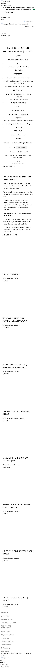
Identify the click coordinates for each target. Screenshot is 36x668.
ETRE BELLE (5, 616)
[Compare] (5, 271)
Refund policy (5, 648)
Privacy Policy (5, 651)
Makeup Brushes (17, 7)
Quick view (9, 271)
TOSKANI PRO (6, 626)
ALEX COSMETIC (7, 619)
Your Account (5, 638)
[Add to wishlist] (14, 271)
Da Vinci (26, 7)
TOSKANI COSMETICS (8, 623)
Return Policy (5, 631)
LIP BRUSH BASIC (11, 274)
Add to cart (22, 147)
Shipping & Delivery (7, 635)
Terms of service (6, 644)
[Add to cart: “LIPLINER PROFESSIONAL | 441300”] (1, 606)
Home (5, 7)
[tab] (18, 164)
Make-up (9, 7)
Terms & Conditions (7, 641)
